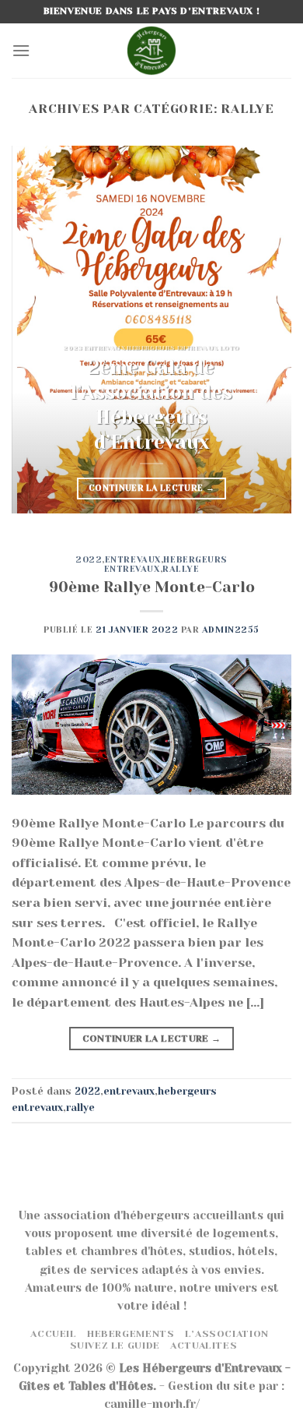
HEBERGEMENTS (130, 1333)
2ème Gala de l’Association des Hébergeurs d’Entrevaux (151, 405)
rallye (180, 569)
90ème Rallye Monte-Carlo (152, 587)
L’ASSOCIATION (227, 1333)
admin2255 (230, 630)
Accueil (53, 1333)
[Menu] (21, 50)
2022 (88, 560)
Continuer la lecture (151, 488)
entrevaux (133, 560)
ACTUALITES (203, 1345)
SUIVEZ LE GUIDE (115, 1345)
